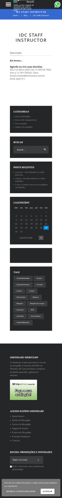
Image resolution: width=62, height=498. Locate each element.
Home (15, 15)
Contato (16, 440)
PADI (32, 310)
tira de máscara (36, 316)
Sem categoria (21, 123)
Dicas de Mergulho (22, 116)
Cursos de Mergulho (21, 424)
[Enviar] (38, 460)
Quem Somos (18, 416)
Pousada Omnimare (21, 436)
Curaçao (31, 291)
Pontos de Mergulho (21, 432)
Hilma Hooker (21, 297)
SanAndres (20, 316)
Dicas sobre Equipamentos (26, 120)
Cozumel (40, 285)
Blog (25, 15)
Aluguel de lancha (20, 428)
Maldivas (36, 297)
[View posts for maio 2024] (41, 238)
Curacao (19, 291)
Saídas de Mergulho (21, 420)
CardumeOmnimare (23, 285)
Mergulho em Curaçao (37, 303)
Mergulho (20, 303)
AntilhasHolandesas (23, 278)
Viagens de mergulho (24, 127)
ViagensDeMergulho (23, 322)
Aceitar (47, 491)
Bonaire (39, 278)
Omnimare (20, 310)
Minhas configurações (20, 491)
